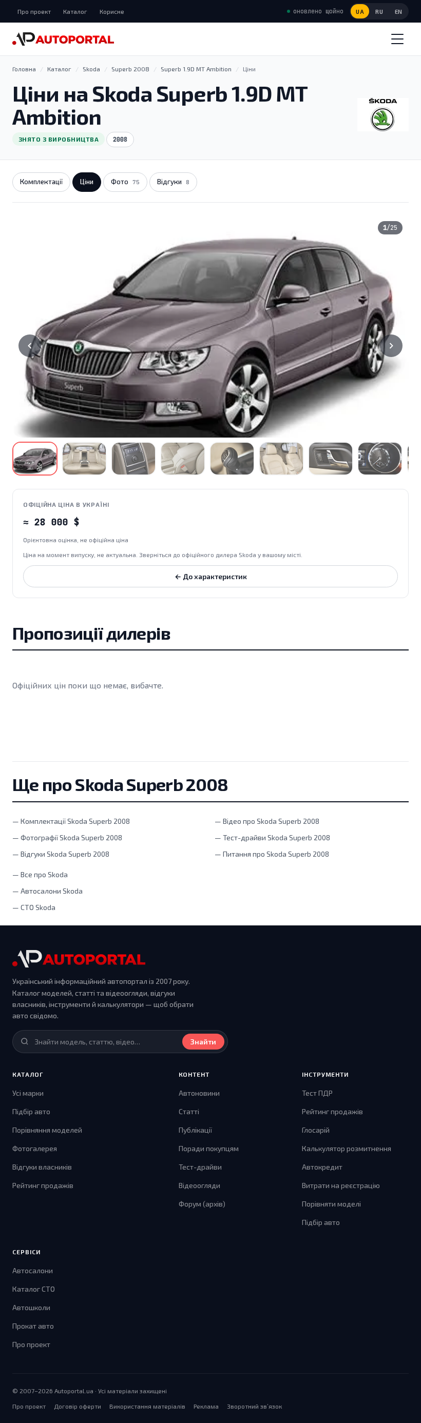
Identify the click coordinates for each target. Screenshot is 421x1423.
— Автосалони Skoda (47, 890)
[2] (84, 459)
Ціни (86, 181)
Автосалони (32, 1270)
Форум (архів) (202, 1203)
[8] (380, 459)
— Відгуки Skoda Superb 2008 (60, 853)
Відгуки (173, 181)
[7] (330, 459)
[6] (281, 459)
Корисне (112, 11)
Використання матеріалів (147, 1406)
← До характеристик (211, 576)
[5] (232, 459)
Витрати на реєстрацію (341, 1185)
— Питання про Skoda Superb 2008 (272, 853)
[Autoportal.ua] (63, 39)
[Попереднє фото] (29, 345)
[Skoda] (383, 114)
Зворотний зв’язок (254, 1406)
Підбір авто (31, 1111)
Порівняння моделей (47, 1129)
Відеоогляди (199, 1185)
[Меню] (397, 39)
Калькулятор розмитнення (346, 1148)
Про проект (34, 11)
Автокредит (322, 1166)
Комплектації (41, 181)
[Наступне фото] (391, 345)
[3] (133, 459)
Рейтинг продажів (42, 1185)
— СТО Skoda (33, 907)
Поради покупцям (209, 1148)
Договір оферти (77, 1406)
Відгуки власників (42, 1166)
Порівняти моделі (331, 1203)
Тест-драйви (200, 1166)
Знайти (203, 1041)
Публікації (195, 1129)
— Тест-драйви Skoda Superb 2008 (272, 837)
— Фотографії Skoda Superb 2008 (67, 837)
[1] (35, 459)
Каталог (75, 11)
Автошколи (31, 1307)
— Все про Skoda (40, 874)
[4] (182, 459)
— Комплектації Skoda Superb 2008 (71, 821)
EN (399, 11)
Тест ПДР (317, 1093)
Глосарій (316, 1129)
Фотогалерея (34, 1148)
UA (360, 11)
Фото (125, 181)
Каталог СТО (33, 1288)
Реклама (206, 1406)
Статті (189, 1111)
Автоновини (199, 1093)
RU (379, 11)
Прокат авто (33, 1325)
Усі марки (28, 1093)
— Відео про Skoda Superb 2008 (267, 821)
